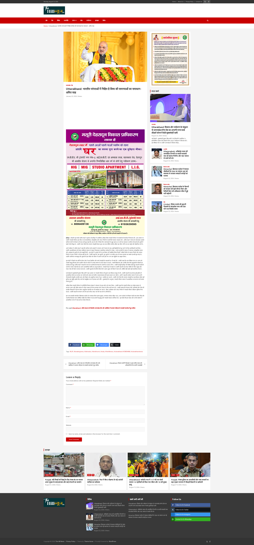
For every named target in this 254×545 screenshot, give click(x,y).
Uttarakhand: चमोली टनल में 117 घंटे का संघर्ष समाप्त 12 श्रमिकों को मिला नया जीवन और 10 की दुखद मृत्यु (148, 482)
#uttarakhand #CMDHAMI (122, 351)
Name (68, 408)
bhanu (80, 96)
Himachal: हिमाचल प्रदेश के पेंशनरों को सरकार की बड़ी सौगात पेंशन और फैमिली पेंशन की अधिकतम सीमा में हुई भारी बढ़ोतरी (176, 190)
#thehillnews (109, 351)
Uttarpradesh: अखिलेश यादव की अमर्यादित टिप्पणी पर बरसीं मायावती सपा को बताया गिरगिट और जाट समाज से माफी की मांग (176, 154)
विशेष (104, 20)
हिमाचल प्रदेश (167, 167)
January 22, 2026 (71, 96)
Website (68, 425)
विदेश (58, 20)
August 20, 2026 (92, 485)
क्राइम (97, 20)
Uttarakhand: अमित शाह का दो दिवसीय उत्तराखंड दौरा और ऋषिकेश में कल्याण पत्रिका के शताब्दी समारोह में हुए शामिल (103, 308)
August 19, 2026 (134, 487)
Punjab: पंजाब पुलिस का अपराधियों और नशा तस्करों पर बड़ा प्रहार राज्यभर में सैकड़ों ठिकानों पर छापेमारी (190, 481)
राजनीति (66, 20)
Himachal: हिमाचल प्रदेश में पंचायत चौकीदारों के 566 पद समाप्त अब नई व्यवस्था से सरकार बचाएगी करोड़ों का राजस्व (176, 172)
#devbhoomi (96, 351)
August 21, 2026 (50, 485)
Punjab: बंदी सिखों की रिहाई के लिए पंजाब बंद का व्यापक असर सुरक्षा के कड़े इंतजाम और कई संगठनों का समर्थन (64, 481)
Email (68, 416)
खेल (81, 20)
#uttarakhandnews (137, 351)
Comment (70, 384)
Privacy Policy (189, 1)
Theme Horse (88, 541)
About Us (180, 1)
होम (46, 20)
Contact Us (199, 1)
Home (174, 1)
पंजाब (51, 475)
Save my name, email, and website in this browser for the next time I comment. (94, 434)
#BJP (71, 351)
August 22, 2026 (157, 136)
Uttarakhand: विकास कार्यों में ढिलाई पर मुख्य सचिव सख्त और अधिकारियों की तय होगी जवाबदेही (126, 364)
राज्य (73, 20)
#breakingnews (79, 351)
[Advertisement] (105, 112)
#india (102, 351)
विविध (90, 499)
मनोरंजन (89, 20)
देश (52, 20)
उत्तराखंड (68, 85)
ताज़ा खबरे (155, 91)
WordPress (112, 541)
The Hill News (59, 541)
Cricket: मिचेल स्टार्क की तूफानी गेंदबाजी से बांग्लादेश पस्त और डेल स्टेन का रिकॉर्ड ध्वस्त (175, 206)
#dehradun (87, 351)
